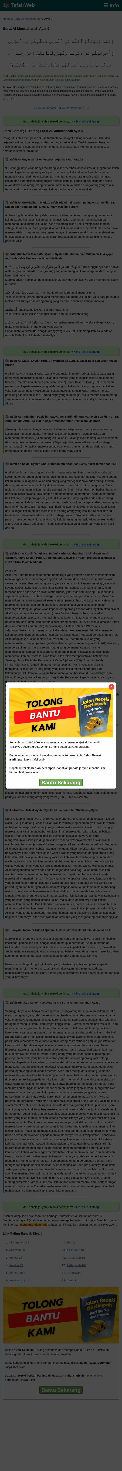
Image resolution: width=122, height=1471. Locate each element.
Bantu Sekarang (61, 782)
